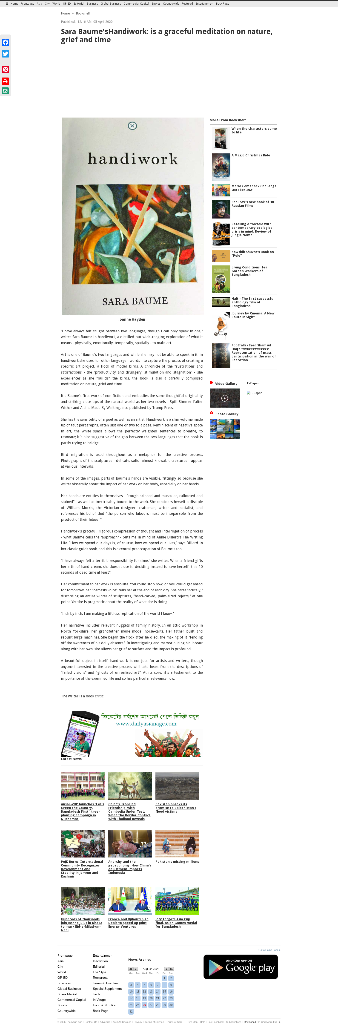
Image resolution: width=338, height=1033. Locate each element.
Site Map (193, 1022)
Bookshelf (83, 13)
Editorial (79, 3)
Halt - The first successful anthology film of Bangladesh (253, 302)
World (56, 3)
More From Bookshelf (228, 120)
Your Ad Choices (122, 1022)
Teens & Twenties (105, 983)
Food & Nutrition (105, 1005)
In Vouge (99, 999)
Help (202, 1022)
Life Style (99, 972)
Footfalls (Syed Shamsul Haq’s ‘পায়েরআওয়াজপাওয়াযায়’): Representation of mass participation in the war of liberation (254, 352)
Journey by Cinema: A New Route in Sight (253, 315)
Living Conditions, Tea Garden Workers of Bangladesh (249, 270)
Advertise (105, 1022)
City (47, 3)
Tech (96, 994)
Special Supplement (107, 988)
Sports (156, 3)
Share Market (67, 994)
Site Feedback (216, 1022)
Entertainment (204, 3)
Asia (39, 3)
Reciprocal (100, 977)
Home (14, 3)
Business (92, 3)
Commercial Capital (136, 3)
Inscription (100, 961)
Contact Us (91, 1022)
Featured (187, 3)
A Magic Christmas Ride (251, 155)
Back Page (222, 3)
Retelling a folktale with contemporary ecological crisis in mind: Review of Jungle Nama (252, 229)
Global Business (111, 3)
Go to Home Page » (269, 950)
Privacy (138, 1022)
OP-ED (67, 3)
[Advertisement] (169, 82)
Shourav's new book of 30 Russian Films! (253, 203)
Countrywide (171, 3)
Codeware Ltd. (269, 1022)
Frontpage (27, 3)
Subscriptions (233, 1022)
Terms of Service (154, 1022)
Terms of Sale (174, 1022)
